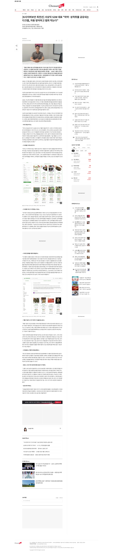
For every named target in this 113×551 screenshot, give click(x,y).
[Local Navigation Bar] (15, 10)
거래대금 (83, 147)
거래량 (88, 147)
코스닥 (81, 150)
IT (22, 13)
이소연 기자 (24, 38)
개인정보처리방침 (33, 543)
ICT (26, 13)
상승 (74, 147)
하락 (79, 147)
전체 (73, 150)
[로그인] (97, 7)
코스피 (77, 150)
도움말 (57, 497)
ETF (86, 150)
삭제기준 (61, 497)
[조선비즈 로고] (56, 5)
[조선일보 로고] (18, 1)
